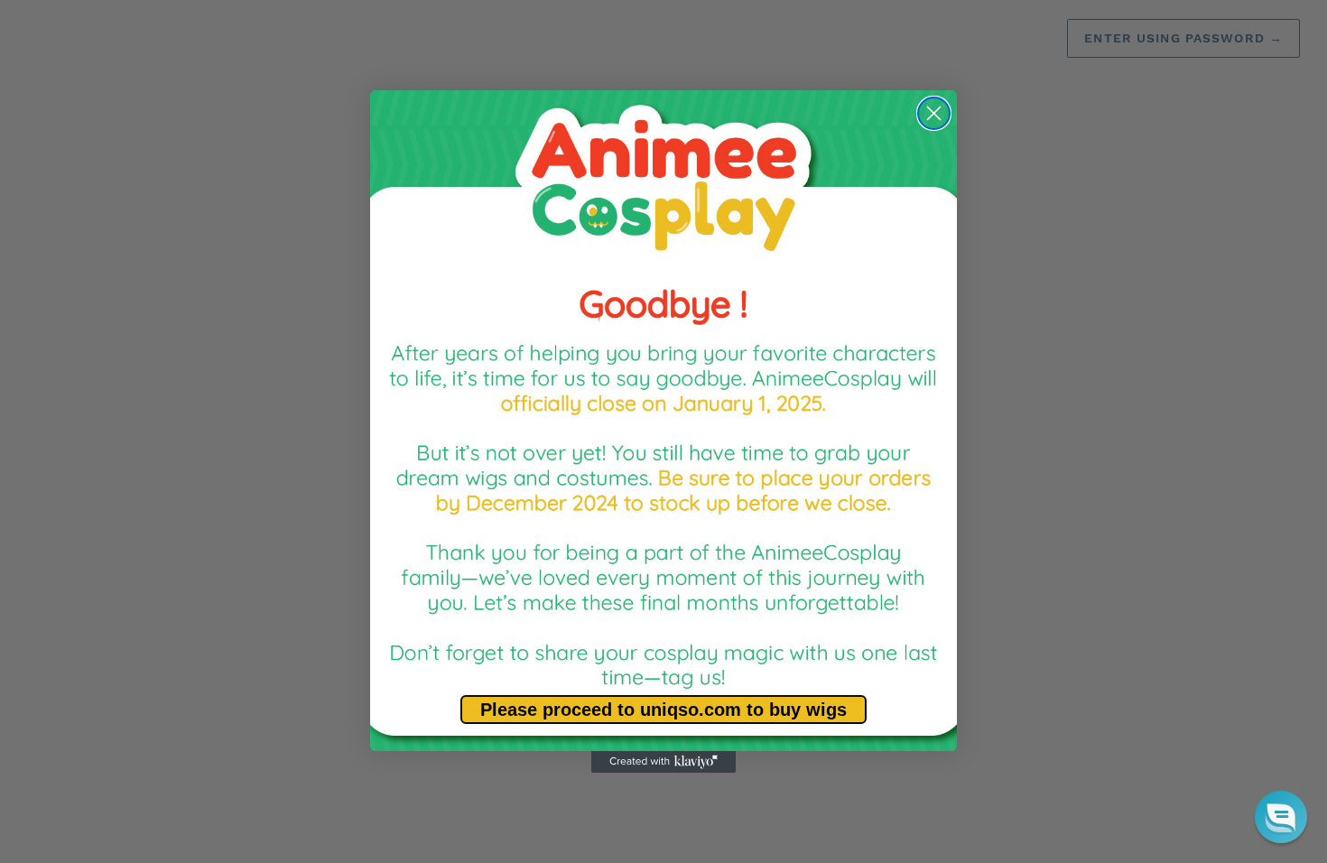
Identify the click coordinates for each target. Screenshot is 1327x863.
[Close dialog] (934, 113)
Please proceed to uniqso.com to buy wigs (663, 709)
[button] (1281, 817)
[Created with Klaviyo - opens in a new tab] (663, 762)
